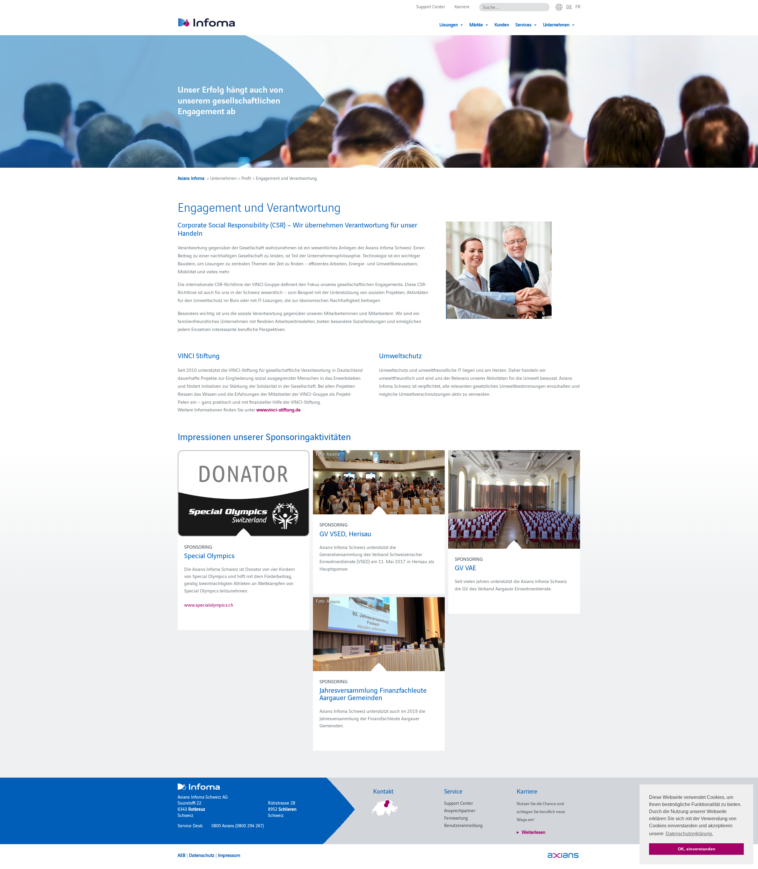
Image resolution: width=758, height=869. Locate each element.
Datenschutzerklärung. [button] (689, 833)
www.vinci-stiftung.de (278, 409)
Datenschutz (201, 855)
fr (577, 6)
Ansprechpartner (459, 810)
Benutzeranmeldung (463, 825)
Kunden (501, 24)
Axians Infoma (191, 178)
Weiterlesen (533, 831)
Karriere (462, 6)
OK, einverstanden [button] (696, 849)
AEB (181, 855)
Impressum (229, 855)
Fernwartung (456, 818)
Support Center (430, 6)
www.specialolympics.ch (208, 604)
